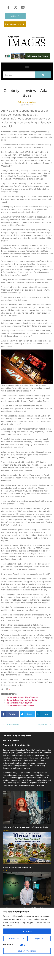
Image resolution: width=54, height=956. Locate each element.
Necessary (8, 944)
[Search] (43, 74)
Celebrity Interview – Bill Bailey (20, 705)
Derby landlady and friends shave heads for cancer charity (25, 827)
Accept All (27, 931)
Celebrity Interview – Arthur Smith (22, 700)
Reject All (39, 938)
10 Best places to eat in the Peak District (18, 867)
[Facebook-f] (8, 7)
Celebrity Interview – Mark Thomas (22, 697)
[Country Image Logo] (27, 41)
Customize (13, 938)
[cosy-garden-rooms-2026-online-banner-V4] (27, 58)
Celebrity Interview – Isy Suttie (20, 703)
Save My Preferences (27, 951)
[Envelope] (23, 7)
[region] (27, 932)
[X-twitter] (15, 7)
